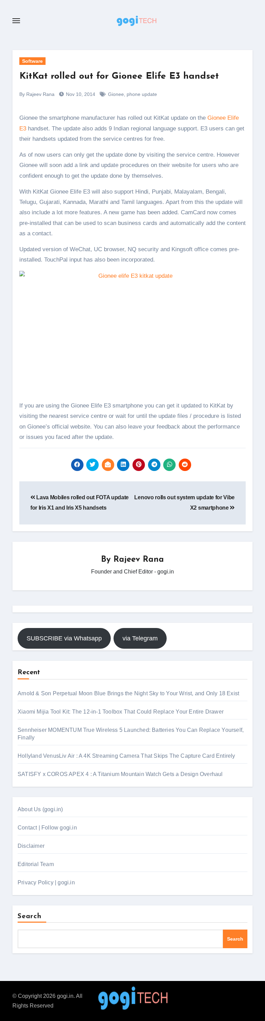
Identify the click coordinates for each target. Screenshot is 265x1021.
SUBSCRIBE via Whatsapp (64, 638)
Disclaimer (31, 846)
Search (30, 916)
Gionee (116, 94)
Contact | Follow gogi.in (47, 828)
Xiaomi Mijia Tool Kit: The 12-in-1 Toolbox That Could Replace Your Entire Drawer (121, 712)
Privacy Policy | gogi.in (46, 882)
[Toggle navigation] (16, 20)
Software (32, 61)
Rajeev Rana (139, 560)
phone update (142, 94)
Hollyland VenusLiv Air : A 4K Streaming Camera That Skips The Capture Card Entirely (126, 756)
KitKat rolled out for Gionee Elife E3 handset (119, 76)
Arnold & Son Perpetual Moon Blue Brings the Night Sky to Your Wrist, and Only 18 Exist (128, 693)
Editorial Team (36, 864)
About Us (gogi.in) (40, 809)
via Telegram (140, 638)
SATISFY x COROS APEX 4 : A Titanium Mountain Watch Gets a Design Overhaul (120, 774)
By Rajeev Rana (37, 94)
